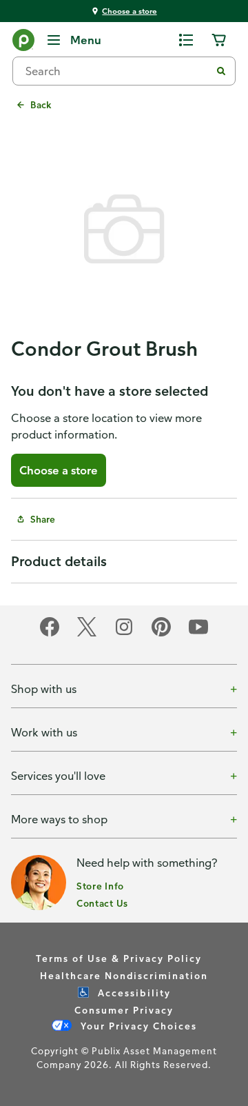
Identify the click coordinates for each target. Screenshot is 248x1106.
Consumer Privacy (124, 1010)
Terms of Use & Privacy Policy (119, 958)
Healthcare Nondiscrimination (124, 975)
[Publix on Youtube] (198, 634)
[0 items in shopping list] (186, 40)
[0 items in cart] (219, 40)
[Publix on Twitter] (87, 634)
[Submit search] (221, 71)
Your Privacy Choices (137, 1026)
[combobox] (117, 71)
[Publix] (23, 43)
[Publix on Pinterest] (161, 634)
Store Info (100, 886)
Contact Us (102, 903)
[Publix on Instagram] (124, 634)
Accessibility (132, 992)
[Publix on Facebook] (50, 634)
